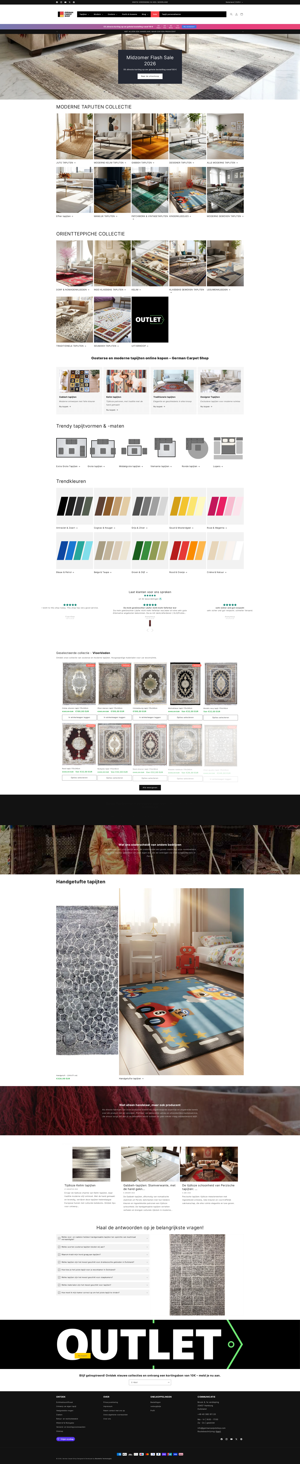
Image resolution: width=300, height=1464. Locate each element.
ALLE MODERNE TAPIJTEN (221, 162)
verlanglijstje (155, 1406)
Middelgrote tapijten (130, 466)
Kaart (218, 1431)
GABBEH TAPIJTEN (142, 162)
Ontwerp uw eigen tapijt (66, 1406)
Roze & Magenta (215, 528)
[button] (231, 14)
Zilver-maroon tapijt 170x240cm (110, 708)
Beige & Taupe (101, 572)
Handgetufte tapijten (130, 1078)
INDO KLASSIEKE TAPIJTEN (108, 289)
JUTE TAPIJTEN (64, 162)
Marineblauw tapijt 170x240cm (180, 708)
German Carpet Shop (69, 1458)
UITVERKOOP (139, 346)
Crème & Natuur (215, 572)
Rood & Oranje (177, 572)
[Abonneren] (168, 1382)
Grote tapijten (95, 466)
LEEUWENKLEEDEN (217, 289)
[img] (150, 595)
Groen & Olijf (138, 572)
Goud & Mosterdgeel (180, 528)
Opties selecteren (185, 717)
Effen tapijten (63, 216)
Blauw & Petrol (64, 572)
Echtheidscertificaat (64, 1402)
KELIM (135, 289)
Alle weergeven (150, 787)
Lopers (216, 466)
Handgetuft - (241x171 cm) (66, 1075)
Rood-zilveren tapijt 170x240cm (145, 768)
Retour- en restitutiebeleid (67, 1419)
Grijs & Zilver (138, 528)
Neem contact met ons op (114, 1411)
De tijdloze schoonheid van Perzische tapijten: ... (208, 1187)
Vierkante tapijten (159, 466)
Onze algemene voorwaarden (115, 1415)
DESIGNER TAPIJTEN (180, 162)
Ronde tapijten (189, 466)
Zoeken (59, 1415)
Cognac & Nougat (103, 528)
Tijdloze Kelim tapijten (80, 1185)
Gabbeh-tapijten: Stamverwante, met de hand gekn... (149, 1187)
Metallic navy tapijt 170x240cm (215, 708)
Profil (152, 1411)
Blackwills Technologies (103, 1458)
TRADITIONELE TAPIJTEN (70, 346)
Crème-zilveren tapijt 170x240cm (75, 708)
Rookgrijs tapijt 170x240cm (108, 768)
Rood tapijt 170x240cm (71, 768)
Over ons (107, 1419)
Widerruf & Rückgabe (65, 1423)
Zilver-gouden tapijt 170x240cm (216, 768)
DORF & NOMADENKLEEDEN (71, 289)
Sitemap (59, 1431)
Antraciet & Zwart (65, 528)
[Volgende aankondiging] (243, 31)
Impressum (107, 1406)
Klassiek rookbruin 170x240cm (180, 768)
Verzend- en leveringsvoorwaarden (70, 1427)
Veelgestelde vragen (64, 1411)
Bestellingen (155, 1402)
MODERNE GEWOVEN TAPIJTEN (224, 216)
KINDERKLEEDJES (179, 216)
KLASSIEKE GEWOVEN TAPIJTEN (186, 289)
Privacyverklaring (110, 1402)
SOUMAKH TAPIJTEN (105, 346)
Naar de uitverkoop (150, 76)
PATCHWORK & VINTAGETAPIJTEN (150, 216)
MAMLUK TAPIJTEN (104, 216)
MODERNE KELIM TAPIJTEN (109, 162)
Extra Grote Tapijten (67, 466)
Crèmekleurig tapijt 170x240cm (145, 708)
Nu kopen (63, 406)
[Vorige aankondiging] (57, 31)
